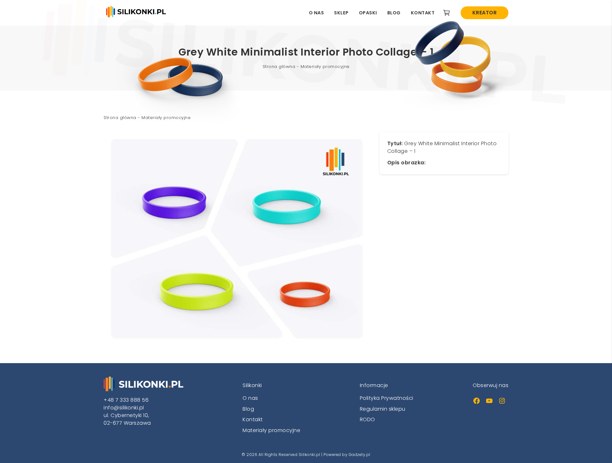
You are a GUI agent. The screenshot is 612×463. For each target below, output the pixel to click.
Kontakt (423, 13)
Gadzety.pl (359, 454)
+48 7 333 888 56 (126, 400)
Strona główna (279, 66)
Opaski (368, 13)
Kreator (484, 12)
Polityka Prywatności (386, 398)
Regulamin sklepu (382, 409)
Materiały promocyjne (325, 66)
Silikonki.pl (309, 454)
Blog (394, 13)
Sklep (341, 13)
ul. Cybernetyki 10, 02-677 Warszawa (127, 419)
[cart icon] (446, 13)
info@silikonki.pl (124, 407)
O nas (316, 13)
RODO (367, 419)
